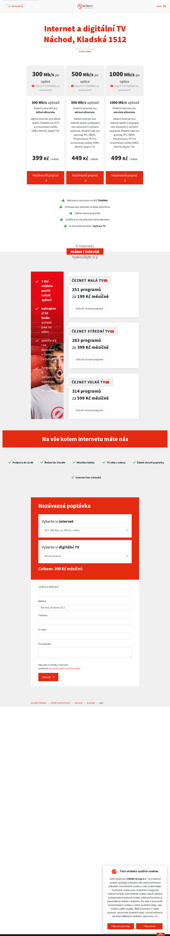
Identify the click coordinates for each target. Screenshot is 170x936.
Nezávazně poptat (46, 175)
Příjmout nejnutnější (121, 926)
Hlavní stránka (38, 703)
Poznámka (44, 643)
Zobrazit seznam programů (89, 308)
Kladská (91, 703)
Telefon (42, 615)
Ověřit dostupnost (60, 703)
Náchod (79, 703)
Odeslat (46, 677)
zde (156, 916)
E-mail (42, 629)
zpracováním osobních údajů (66, 668)
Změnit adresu (85, 51)
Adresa (42, 601)
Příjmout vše (149, 926)
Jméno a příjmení (48, 586)
